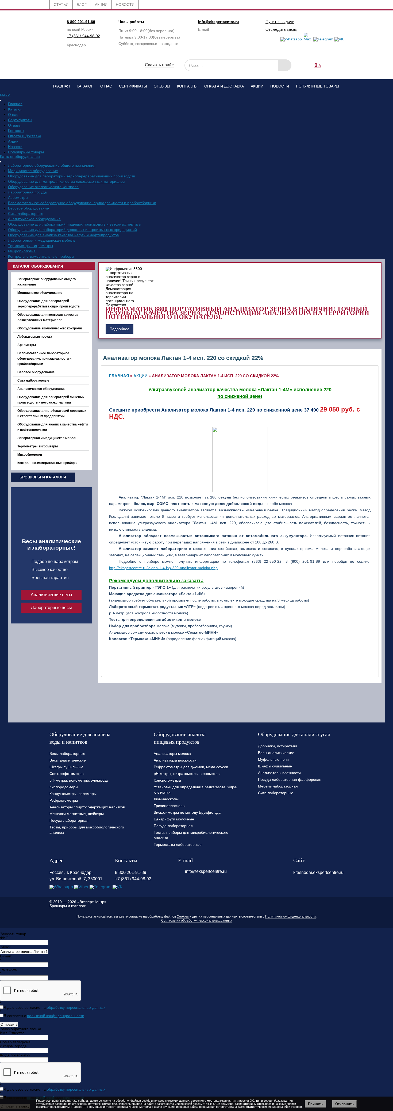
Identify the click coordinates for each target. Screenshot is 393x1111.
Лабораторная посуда (27, 192)
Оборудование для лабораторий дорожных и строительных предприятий (72, 229)
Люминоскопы (166, 799)
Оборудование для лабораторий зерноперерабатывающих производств (71, 176)
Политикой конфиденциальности (290, 916)
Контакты (187, 86)
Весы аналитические (67, 760)
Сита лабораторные (25, 213)
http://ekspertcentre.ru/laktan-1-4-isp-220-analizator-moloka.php (163, 568)
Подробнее (119, 329)
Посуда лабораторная (68, 820)
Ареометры (18, 197)
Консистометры (167, 780)
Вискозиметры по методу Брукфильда (187, 812)
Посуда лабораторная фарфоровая (289, 779)
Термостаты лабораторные (178, 844)
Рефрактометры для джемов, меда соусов (191, 767)
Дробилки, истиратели (277, 746)
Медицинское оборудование (33, 171)
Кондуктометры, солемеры (73, 794)
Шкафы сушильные (66, 767)
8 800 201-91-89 (81, 22)
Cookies (183, 916)
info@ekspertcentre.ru (218, 22)
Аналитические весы (51, 594)
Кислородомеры (63, 787)
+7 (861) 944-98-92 (83, 36)
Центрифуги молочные (174, 819)
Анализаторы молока (172, 753)
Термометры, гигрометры (30, 245)
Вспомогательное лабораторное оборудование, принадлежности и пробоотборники (82, 203)
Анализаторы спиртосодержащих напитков (87, 807)
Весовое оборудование (28, 208)
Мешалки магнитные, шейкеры (76, 814)
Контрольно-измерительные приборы (41, 256)
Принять (315, 1104)
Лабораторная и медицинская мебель (41, 240)
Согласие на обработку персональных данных (196, 920)
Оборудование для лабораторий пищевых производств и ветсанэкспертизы (74, 224)
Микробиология (22, 251)
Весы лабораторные (67, 753)
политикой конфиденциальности (55, 1016)
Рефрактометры (63, 800)
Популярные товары (317, 86)
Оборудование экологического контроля (43, 187)
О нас (106, 86)
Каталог (85, 86)
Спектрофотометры (66, 773)
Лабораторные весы (51, 607)
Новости (279, 86)
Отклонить (344, 1104)
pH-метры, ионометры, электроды (79, 780)
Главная (61, 86)
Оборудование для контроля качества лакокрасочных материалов (66, 181)
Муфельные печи (273, 759)
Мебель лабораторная (278, 786)
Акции (257, 86)
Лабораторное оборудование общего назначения (51, 165)
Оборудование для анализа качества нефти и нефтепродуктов (63, 235)
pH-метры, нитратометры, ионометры (187, 773)
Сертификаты (133, 86)
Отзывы (162, 86)
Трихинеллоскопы (169, 806)
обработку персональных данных (76, 1007)
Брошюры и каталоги (43, 477)
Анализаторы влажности (175, 760)
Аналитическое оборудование (34, 219)
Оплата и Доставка (224, 86)
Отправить (9, 1024)
